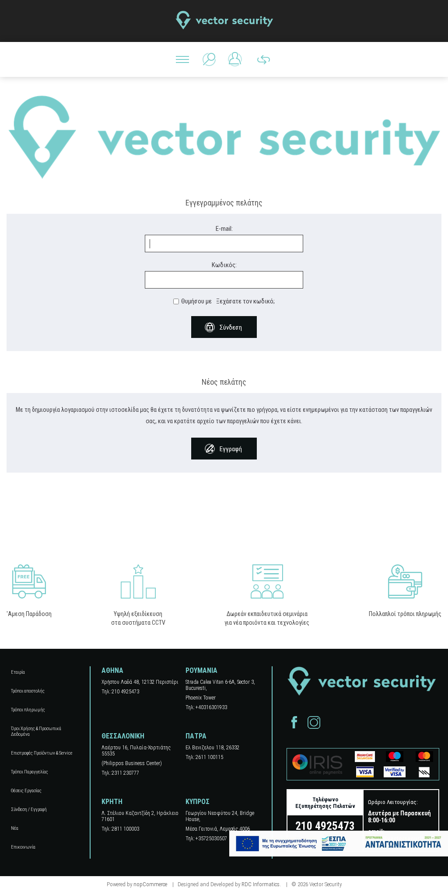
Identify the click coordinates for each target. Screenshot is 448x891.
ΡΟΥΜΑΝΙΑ (201, 670)
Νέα (14, 828)
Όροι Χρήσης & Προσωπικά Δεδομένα (36, 731)
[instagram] (314, 722)
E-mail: (224, 229)
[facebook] (294, 722)
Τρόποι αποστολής (28, 691)
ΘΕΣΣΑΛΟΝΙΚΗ (123, 736)
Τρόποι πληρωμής (28, 710)
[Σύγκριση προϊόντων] (263, 59)
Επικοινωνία (23, 847)
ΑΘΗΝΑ (112, 670)
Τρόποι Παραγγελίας (29, 772)
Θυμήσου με (196, 301)
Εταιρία (18, 672)
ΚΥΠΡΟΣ (198, 801)
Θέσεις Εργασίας (26, 791)
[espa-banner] (338, 844)
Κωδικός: (224, 265)
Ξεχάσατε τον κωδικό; (245, 301)
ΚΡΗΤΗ (112, 801)
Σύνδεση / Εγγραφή (29, 809)
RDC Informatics (261, 884)
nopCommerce (150, 884)
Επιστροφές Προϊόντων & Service (41, 753)
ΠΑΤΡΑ (196, 736)
